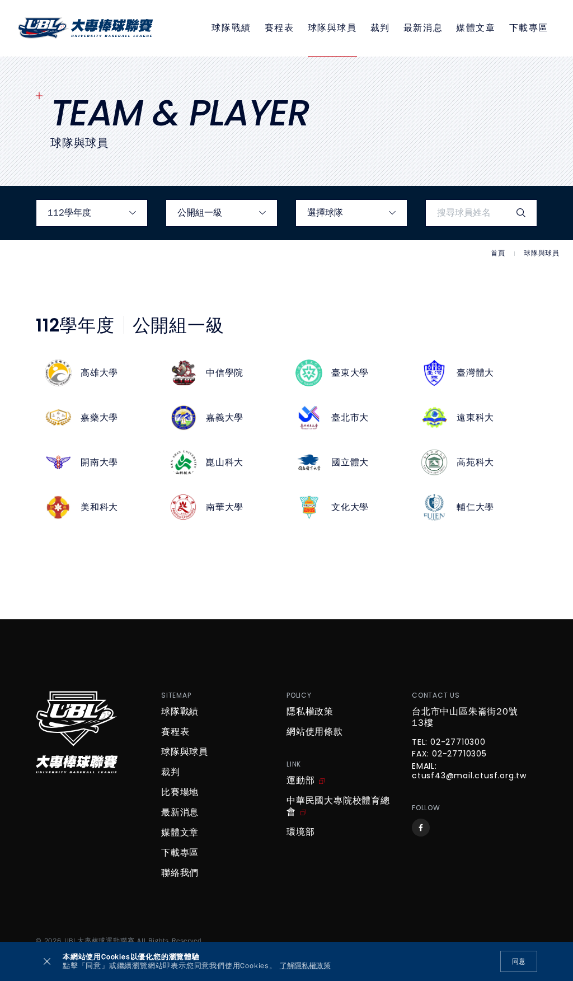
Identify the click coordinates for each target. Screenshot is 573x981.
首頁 (498, 253)
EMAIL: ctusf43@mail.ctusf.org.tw (469, 772)
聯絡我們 (180, 873)
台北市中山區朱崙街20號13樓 (465, 717)
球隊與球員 (332, 28)
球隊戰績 (231, 28)
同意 (518, 961)
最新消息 (423, 28)
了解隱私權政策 (305, 966)
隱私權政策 (310, 711)
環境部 (300, 832)
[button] (98, 373)
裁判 (380, 28)
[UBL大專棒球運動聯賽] (85, 28)
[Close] (47, 961)
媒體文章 (475, 28)
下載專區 (528, 28)
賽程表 (279, 28)
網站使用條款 (314, 731)
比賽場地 (180, 792)
